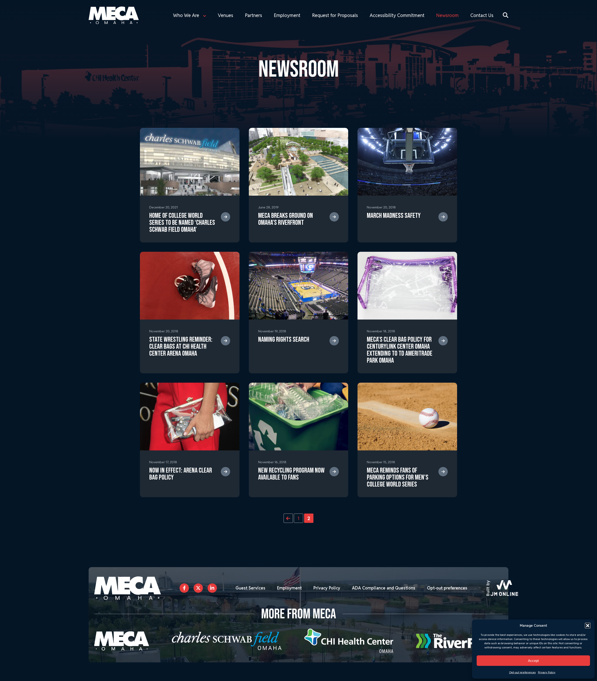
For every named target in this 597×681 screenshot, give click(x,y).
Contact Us (481, 15)
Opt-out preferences (522, 672)
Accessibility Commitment (397, 15)
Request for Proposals (335, 15)
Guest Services (250, 588)
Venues (225, 15)
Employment (287, 15)
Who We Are (186, 15)
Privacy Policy (546, 672)
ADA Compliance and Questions (383, 588)
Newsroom (447, 15)
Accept (533, 661)
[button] (587, 625)
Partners (253, 15)
